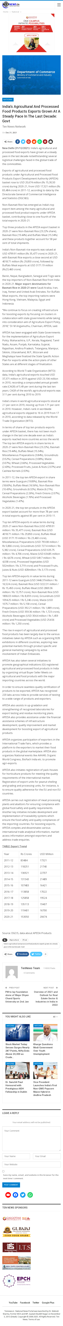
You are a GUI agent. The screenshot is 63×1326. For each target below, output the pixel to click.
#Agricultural (14, 940)
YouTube (13, 1302)
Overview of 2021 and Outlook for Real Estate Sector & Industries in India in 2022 (46, 998)
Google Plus (48, 1302)
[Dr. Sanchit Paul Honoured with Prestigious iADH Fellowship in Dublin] (18, 1070)
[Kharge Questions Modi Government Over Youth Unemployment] (45, 1032)
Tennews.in (9, 1311)
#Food (24, 940)
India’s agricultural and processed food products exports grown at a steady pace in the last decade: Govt (30, 945)
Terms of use (34, 1319)
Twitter (36, 1302)
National (8, 99)
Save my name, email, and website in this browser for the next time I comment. (31, 1177)
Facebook (25, 1302)
